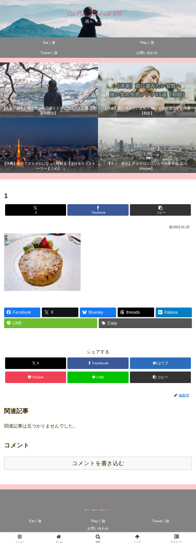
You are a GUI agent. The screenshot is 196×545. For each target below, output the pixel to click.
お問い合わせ (98, 528)
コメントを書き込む (98, 463)
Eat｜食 (35, 521)
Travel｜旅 (160, 521)
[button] (160, 210)
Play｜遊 (98, 521)
